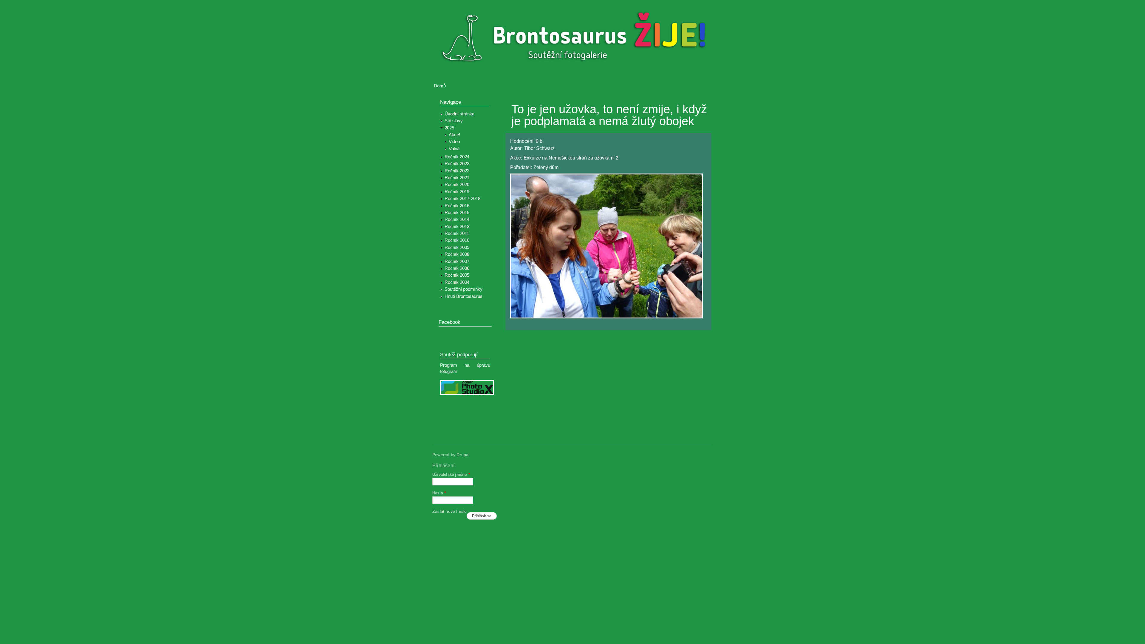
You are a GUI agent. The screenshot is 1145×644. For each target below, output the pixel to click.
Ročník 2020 (457, 184)
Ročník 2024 (457, 156)
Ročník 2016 (457, 205)
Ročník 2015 (457, 212)
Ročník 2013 (457, 226)
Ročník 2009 (457, 247)
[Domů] (576, 38)
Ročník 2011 (457, 233)
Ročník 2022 (457, 170)
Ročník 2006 (457, 268)
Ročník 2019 (457, 191)
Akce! (454, 134)
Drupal (463, 455)
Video (454, 141)
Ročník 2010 (457, 240)
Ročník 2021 (457, 177)
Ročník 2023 (457, 163)
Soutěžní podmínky (463, 289)
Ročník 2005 (457, 275)
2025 (449, 128)
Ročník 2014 (457, 219)
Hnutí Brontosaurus (463, 296)
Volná (454, 148)
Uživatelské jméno (451, 474)
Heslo (439, 493)
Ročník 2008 (457, 254)
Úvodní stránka (459, 114)
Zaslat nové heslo (449, 511)
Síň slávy (454, 120)
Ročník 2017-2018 (462, 198)
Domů (440, 85)
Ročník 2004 (457, 282)
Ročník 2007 (457, 261)
